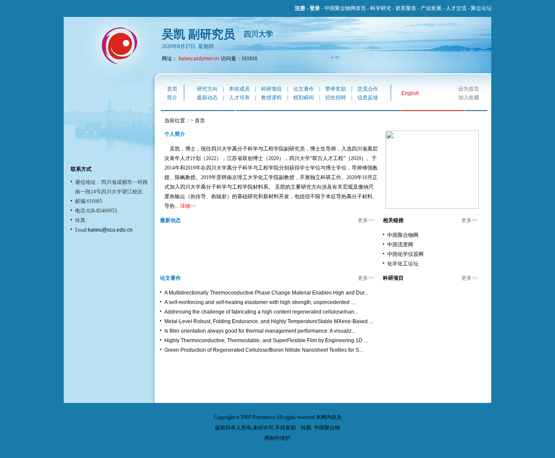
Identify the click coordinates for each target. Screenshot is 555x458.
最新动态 (207, 98)
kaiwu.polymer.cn (199, 59)
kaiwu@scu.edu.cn (110, 230)
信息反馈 (367, 98)
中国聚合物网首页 (345, 8)
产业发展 (431, 8)
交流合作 (367, 89)
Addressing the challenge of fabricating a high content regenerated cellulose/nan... (261, 312)
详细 (185, 206)
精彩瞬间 (303, 98)
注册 (300, 8)
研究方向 (207, 89)
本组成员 (239, 89)
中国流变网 (400, 245)
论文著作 (303, 89)
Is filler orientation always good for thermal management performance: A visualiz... (260, 331)
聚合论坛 (481, 8)
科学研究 (380, 8)
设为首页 (468, 89)
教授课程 (271, 98)
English (410, 93)
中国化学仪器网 (405, 254)
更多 (363, 220)
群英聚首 (405, 8)
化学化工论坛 (402, 264)
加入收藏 (468, 98)
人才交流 (456, 8)
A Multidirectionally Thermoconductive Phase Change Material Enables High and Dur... (266, 293)
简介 (172, 98)
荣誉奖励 (335, 89)
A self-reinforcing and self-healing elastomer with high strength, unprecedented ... (259, 302)
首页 (172, 89)
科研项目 (271, 89)
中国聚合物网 (402, 235)
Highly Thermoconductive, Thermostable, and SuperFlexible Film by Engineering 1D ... (266, 340)
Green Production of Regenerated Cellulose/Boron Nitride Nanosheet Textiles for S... (263, 350)
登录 (315, 8)
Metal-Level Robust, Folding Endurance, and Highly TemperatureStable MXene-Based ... (268, 321)
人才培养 (239, 98)
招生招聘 (335, 98)
